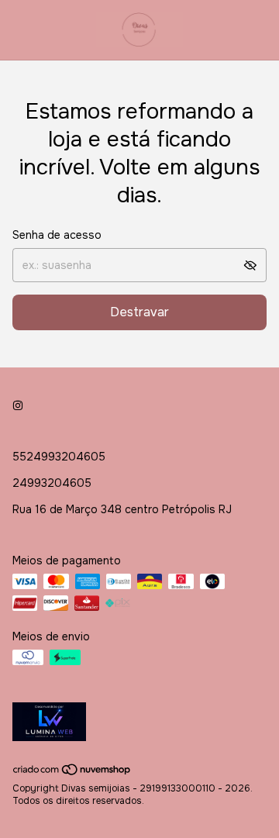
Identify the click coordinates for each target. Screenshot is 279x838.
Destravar (139, 312)
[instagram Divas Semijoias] (17, 405)
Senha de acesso (57, 235)
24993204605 (51, 483)
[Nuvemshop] (72, 773)
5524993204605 (58, 457)
